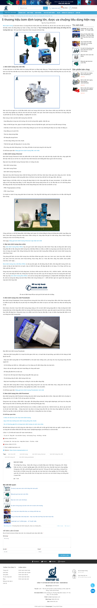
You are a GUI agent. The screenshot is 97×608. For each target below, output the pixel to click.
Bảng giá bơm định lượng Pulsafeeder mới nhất (29, 390)
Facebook (36, 561)
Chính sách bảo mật (23, 579)
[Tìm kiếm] (45, 8)
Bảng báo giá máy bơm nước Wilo (19, 494)
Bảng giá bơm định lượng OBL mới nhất (27, 150)
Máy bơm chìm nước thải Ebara (19, 500)
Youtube (53, 561)
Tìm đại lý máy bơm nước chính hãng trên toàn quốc (24, 488)
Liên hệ (78, 12)
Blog (58, 12)
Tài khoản (74, 8)
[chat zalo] (93, 591)
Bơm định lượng (8, 25)
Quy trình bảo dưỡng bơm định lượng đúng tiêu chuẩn (20, 421)
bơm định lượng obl (10, 457)
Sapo (61, 606)
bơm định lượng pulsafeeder (26, 457)
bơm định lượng (24, 454)
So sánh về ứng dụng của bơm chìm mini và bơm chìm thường (27, 505)
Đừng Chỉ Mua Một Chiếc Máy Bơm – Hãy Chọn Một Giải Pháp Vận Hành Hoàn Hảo (32, 516)
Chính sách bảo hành (23, 576)
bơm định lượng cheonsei (38, 454)
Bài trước (61, 525)
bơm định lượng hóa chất (56, 454)
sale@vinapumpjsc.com (54, 597)
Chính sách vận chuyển (24, 572)
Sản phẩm (38, 12)
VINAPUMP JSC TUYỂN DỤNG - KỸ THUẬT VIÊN (23, 521)
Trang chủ (21, 12)
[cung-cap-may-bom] (48, 2)
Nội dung (5, 536)
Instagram (62, 561)
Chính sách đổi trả (23, 574)
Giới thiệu (30, 12)
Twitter (45, 561)
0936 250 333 (55, 8)
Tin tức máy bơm (49, 12)
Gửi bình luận (65, 555)
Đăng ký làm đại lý (68, 12)
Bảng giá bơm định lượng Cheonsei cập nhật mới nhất (25, 240)
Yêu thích (65, 8)
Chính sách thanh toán (24, 570)
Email (39, 549)
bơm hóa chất (11, 454)
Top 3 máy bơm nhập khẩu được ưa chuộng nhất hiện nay (26, 511)
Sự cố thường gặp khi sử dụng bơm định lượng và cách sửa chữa (23, 424)
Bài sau (67, 525)
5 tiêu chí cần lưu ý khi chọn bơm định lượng (17, 417)
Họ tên (5, 549)
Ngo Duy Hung (18, 462)
